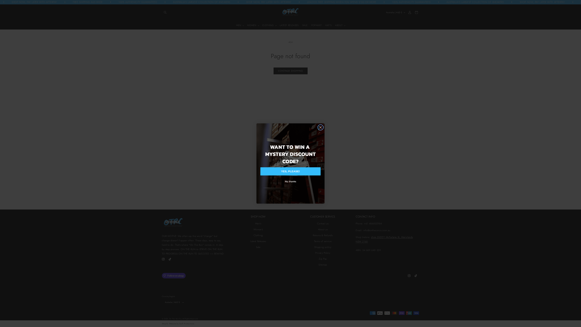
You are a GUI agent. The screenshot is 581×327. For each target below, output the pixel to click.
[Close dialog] (320, 127)
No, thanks (290, 181)
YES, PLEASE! (290, 171)
